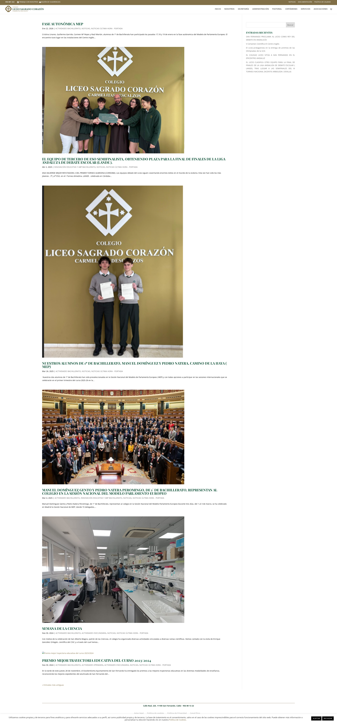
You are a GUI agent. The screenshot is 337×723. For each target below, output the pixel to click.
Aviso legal (139, 713)
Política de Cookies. (178, 719)
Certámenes (291, 9)
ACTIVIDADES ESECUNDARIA (94, 633)
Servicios (305, 9)
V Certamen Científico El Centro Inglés (262, 44)
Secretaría (243, 9)
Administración (260, 9)
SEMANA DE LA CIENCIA (62, 628)
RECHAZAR (328, 718)
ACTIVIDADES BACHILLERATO (68, 28)
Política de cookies (155, 713)
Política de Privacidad (177, 713)
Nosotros (229, 9)
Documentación (305, 2)
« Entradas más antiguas (53, 685)
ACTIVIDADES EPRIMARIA (92, 665)
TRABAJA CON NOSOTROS (28, 2)
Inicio (218, 9)
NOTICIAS (86, 28)
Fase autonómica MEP (62, 24)
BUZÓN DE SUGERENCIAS (50, 2)
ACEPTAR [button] (316, 718)
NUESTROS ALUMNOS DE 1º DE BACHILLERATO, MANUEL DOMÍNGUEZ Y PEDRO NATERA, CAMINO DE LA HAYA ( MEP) (134, 365)
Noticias (292, 2)
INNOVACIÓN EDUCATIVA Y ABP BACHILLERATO (75, 167)
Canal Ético (195, 713)
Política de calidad (322, 2)
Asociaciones (321, 9)
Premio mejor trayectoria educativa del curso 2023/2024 (96, 660)
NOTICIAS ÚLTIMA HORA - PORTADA (107, 28)
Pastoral (277, 9)
